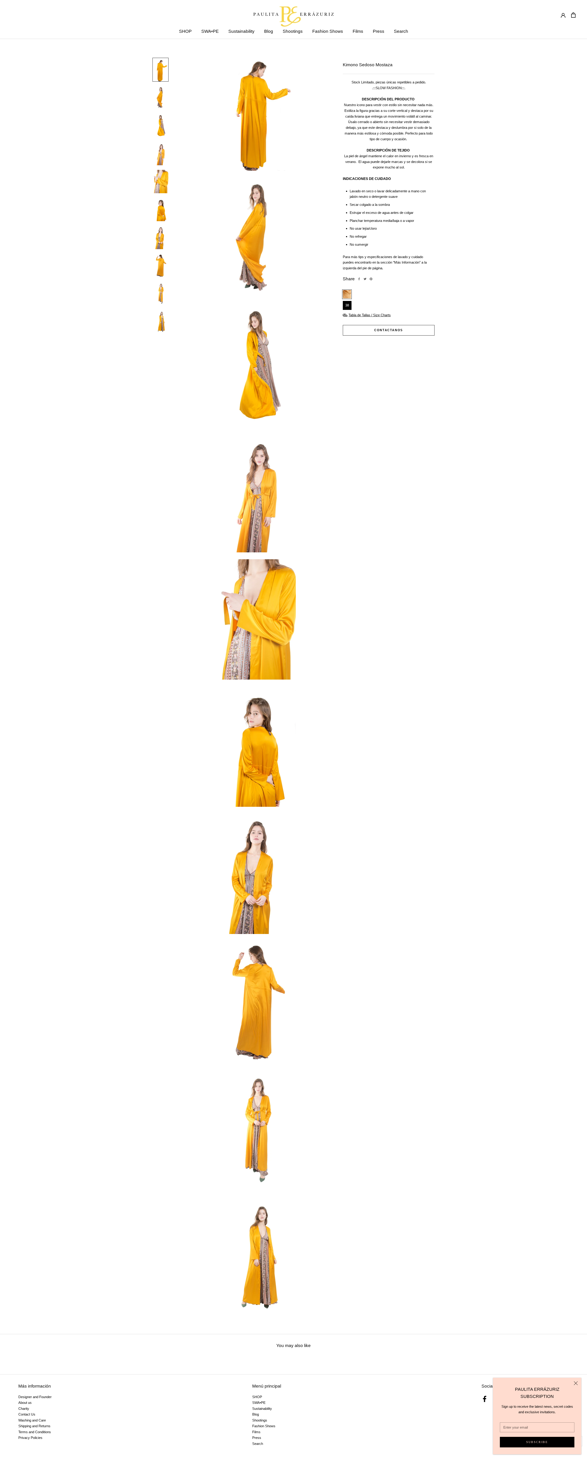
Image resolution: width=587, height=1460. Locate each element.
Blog (268, 31)
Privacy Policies (30, 1438)
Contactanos (388, 330)
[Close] (576, 1383)
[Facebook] (359, 279)
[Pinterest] (371, 279)
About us (25, 1403)
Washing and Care (32, 1420)
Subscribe (537, 1442)
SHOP (185, 31)
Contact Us (26, 1414)
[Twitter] (365, 279)
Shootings (293, 31)
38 (347, 305)
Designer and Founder (35, 1397)
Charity (23, 1408)
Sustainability (241, 31)
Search (401, 31)
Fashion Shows (327, 31)
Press (378, 31)
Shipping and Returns (34, 1426)
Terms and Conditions (34, 1432)
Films (358, 31)
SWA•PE (210, 31)
